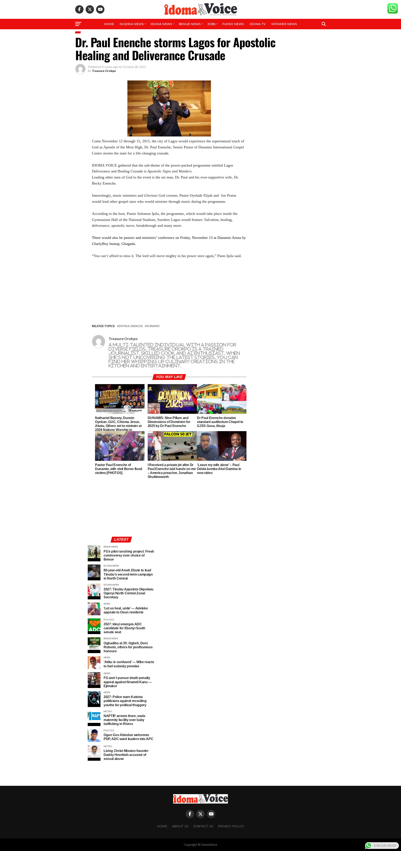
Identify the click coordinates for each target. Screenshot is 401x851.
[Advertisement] (169, 292)
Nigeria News (132, 24)
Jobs (211, 24)
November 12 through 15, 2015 (126, 141)
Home (109, 24)
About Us (180, 826)
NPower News (284, 24)
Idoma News (161, 24)
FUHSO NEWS (233, 24)
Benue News (190, 24)
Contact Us (203, 826)
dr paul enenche (131, 326)
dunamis (153, 326)
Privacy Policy (231, 826)
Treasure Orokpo (104, 71)
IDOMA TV (258, 24)
